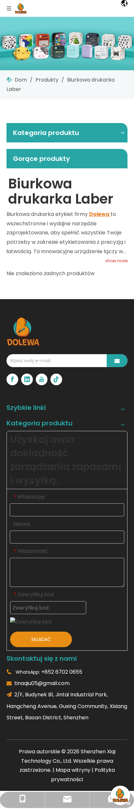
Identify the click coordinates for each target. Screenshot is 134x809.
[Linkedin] (27, 379)
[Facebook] (12, 379)
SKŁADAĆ (41, 639)
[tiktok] (56, 379)
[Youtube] (41, 379)
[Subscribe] (117, 360)
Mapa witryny (73, 770)
